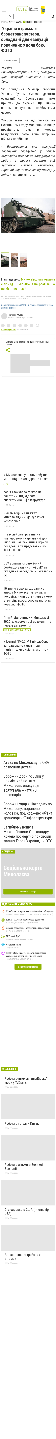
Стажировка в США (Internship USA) (27, 1212)
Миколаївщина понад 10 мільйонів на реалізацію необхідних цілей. (28, 284)
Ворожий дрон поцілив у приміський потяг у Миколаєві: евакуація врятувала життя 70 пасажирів (23, 785)
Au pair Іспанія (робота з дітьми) (22, 1257)
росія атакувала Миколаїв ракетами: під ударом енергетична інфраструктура (24, 496)
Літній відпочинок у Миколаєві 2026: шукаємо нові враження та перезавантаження (27, 621)
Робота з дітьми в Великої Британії (24, 1167)
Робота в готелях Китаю (22, 1124)
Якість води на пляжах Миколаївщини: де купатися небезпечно (24, 517)
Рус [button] (10, 16)
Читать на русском (10, 60)
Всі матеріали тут (28, 891)
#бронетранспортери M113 (13, 305)
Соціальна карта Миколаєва (23, 871)
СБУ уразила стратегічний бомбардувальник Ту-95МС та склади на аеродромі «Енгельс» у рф (27, 569)
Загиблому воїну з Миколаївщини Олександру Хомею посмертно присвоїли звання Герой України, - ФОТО (27, 834)
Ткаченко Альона (15, 315)
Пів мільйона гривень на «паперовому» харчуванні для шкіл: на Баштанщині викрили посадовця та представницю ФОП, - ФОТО (25, 542)
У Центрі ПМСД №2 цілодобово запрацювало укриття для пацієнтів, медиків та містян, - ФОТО (26, 647)
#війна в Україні (8, 308)
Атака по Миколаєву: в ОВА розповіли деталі (26, 764)
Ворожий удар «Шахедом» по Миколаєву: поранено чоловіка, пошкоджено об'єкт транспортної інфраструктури (27, 811)
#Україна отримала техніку (40, 305)
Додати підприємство (28, 966)
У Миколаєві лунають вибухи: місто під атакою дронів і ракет (26, 477)
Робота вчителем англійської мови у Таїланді (26, 1081)
